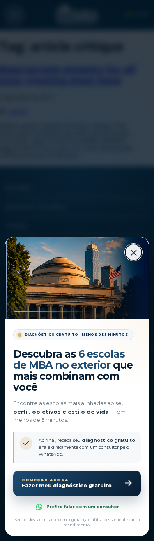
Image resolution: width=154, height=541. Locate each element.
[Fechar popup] (133, 252)
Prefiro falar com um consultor (82, 506)
